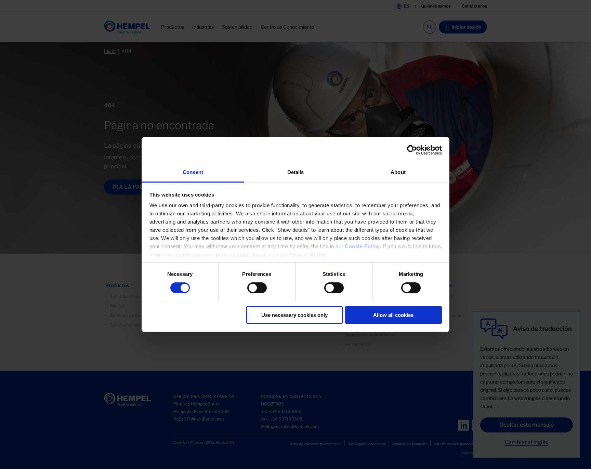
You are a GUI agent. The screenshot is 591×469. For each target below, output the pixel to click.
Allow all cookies (393, 315)
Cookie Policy (362, 246)
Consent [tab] (193, 172)
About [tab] (398, 172)
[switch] (257, 287)
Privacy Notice (307, 255)
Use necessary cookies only (294, 315)
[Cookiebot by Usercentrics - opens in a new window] (412, 150)
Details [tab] (295, 172)
